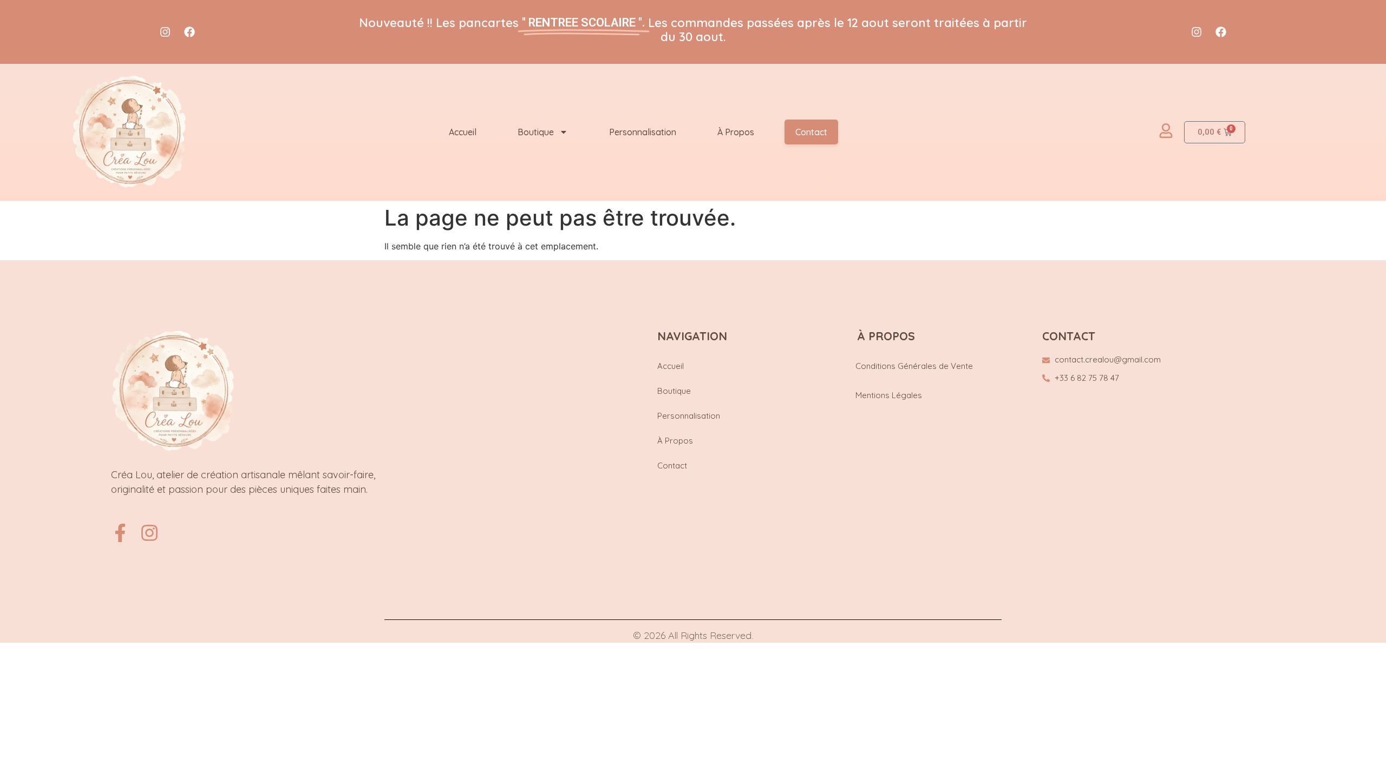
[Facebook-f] (120, 533)
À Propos (735, 132)
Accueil (462, 132)
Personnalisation (642, 132)
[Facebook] (189, 32)
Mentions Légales (888, 395)
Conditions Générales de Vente (914, 366)
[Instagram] (165, 32)
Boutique (536, 132)
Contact (811, 132)
